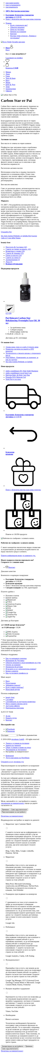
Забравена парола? (13, 685)
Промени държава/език (28, 735)
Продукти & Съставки (16, 247)
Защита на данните (13, 745)
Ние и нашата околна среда (16, 704)
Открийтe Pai (6, 232)
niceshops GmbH (17, 739)
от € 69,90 (20, 16)
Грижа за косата (14, 255)
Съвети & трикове (15, 253)
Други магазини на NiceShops (17, 758)
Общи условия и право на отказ (18, 747)
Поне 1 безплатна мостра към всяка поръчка (23, 19)
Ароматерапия (13, 260)
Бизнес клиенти (12, 671)
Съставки (9, 699)
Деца (9, 262)
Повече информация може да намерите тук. (18, 556)
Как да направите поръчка (16, 658)
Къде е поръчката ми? (19, 25)
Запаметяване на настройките (12, 1046)
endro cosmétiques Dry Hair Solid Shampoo (22, 371)
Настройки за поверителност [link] (17, 752)
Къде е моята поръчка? (15, 687)
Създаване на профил (14, 58)
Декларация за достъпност (16, 750)
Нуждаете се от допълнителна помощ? (21, 669)
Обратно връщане (17, 27)
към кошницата (12, 7)
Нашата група (11, 718)
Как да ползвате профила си (17, 673)
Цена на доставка (17, 29)
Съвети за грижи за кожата (18, 249)
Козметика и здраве (15, 251)
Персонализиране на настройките (14, 812)
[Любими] (7, 62)
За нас (8, 716)
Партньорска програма (15, 708)
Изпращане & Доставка (15, 660)
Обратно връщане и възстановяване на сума (23, 663)
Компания (10, 756)
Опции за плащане (13, 665)
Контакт (13, 34)
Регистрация (11, 683)
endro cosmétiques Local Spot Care (19, 373)
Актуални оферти (13, 706)
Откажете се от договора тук (12, 762)
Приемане (5, 809)
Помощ (8, 23)
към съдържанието (13, 5)
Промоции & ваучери (14, 667)
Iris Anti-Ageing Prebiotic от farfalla (19, 362)
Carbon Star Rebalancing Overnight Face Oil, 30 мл (23, 320)
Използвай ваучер (13, 689)
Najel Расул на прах (13, 379)
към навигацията (12, 3)
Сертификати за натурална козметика (20, 702)
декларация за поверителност (12, 803)
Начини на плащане (18, 32)
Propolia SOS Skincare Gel (16, 377)
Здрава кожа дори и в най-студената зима (22, 347)
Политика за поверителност (12, 816)
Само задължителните (19, 809)
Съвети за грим (13, 258)
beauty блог (10, 697)
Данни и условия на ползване (17, 743)
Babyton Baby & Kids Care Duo (18, 375)
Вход (8, 50)
